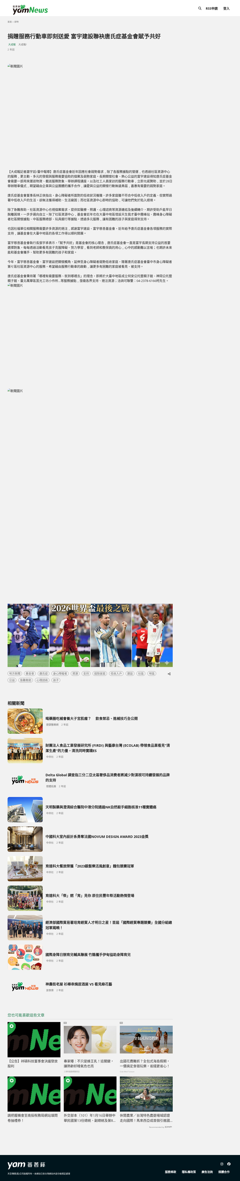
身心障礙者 (60, 673)
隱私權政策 (189, 1172)
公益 (12, 680)
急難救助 (25, 680)
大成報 (12, 44)
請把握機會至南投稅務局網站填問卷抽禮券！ (33, 1118)
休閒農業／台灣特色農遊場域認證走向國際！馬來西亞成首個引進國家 (145, 1118)
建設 (130, 673)
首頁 (10, 21)
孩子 (56, 680)
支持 (86, 673)
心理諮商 (42, 680)
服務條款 (170, 1172)
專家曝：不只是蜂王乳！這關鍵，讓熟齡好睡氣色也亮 (89, 1064)
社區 (141, 673)
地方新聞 (14, 673)
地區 (152, 673)
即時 (16, 21)
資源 (75, 673)
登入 (226, 8)
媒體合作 (224, 1172)
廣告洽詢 (207, 1172)
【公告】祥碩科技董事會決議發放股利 (33, 1064)
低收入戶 (116, 673)
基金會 (30, 673)
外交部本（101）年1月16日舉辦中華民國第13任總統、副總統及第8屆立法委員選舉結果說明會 (90, 1118)
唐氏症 (43, 673)
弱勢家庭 (99, 673)
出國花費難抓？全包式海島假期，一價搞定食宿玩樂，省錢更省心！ (145, 1064)
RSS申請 (212, 8)
